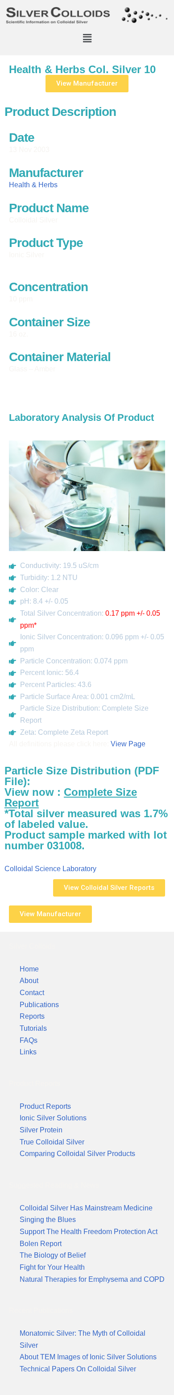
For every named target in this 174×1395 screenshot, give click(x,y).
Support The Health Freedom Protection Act (88, 1231)
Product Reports (45, 1106)
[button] (87, 37)
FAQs (28, 1040)
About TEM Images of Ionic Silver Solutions (88, 1357)
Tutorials (33, 1028)
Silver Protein (41, 1130)
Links (28, 1052)
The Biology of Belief (53, 1255)
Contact (32, 992)
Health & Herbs (33, 185)
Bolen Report (41, 1243)
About (29, 980)
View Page (128, 744)
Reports (32, 1016)
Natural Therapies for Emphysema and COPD (92, 1279)
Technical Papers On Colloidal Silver (78, 1369)
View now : (70, 797)
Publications (39, 1004)
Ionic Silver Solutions (53, 1118)
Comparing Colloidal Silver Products (77, 1153)
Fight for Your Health (52, 1267)
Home (29, 969)
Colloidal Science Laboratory (50, 868)
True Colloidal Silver (52, 1142)
